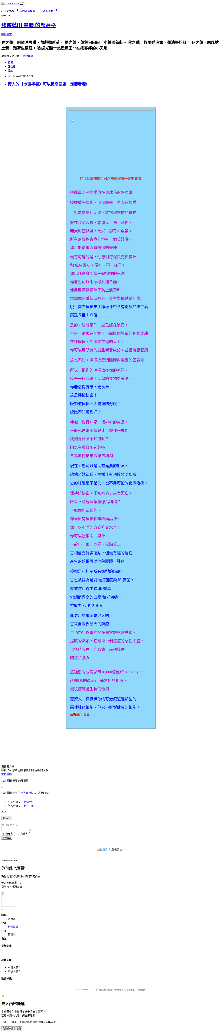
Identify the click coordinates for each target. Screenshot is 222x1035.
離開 (19, 1028)
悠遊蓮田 (6, 774)
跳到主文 (6, 34)
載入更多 (7, 818)
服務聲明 (142, 989)
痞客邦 (25, 792)
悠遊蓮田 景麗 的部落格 (28, 25)
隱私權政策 (129, 989)
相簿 (10, 62)
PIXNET (86, 989)
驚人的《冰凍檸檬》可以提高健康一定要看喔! (47, 84)
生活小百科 (27, 805)
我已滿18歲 (8, 1028)
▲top (4, 811)
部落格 (12, 66)
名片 (10, 70)
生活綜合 (26, 802)
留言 (31, 792)
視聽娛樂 (28, 56)
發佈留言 (7, 838)
